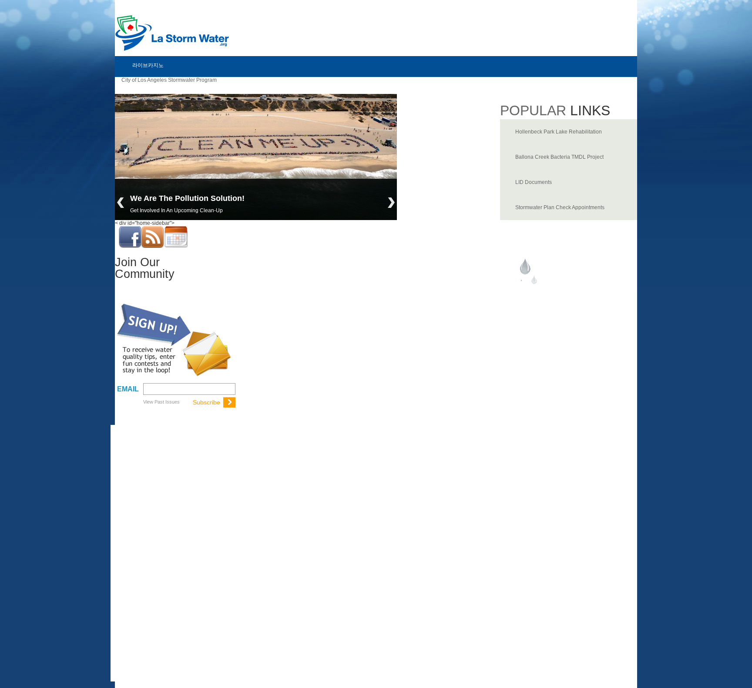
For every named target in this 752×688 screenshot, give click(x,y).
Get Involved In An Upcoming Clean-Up (176, 210)
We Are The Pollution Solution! (187, 198)
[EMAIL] (188, 388)
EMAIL (128, 389)
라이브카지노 (148, 65)
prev (120, 202)
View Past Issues (161, 401)
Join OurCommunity (145, 268)
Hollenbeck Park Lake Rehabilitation (558, 132)
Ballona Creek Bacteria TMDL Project (559, 157)
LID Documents (533, 182)
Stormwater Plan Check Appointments (559, 207)
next (391, 202)
